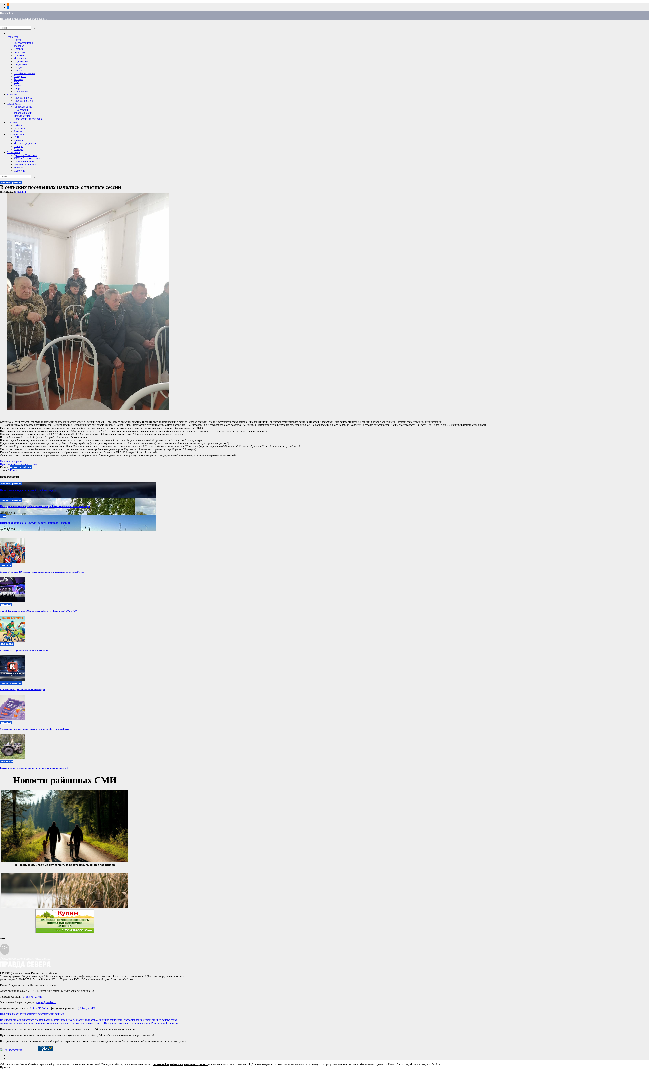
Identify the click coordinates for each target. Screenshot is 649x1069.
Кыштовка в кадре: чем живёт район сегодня (28, 490)
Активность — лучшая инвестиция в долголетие (24, 650)
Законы (18, 131)
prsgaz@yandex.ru (46, 1002)
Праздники (20, 76)
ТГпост (12, 470)
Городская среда (23, 106)
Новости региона (23, 100)
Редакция (20, 191)
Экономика (13, 152)
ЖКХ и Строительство (27, 158)
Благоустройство (23, 42)
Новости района (23, 97)
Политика (12, 121)
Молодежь (20, 58)
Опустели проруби (11, 461)
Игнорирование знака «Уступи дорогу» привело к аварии (35, 522)
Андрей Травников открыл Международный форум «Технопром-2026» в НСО (38, 611)
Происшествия (15, 134)
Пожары (18, 146)
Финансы (19, 167)
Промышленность (24, 161)
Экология (19, 170)
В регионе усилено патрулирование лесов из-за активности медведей (34, 768)
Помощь (18, 70)
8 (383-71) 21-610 (32, 996)
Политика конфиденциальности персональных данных (32, 1013)
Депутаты (19, 128)
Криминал (20, 140)
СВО (16, 82)
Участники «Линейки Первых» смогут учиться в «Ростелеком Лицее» (34, 729)
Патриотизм (21, 64)
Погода (18, 67)
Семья (17, 85)
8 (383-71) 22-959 (39, 1008)
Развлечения (21, 91)
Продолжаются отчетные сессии (18, 464)
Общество (12, 36)
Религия (18, 79)
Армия (17, 39)
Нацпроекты (14, 103)
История (18, 48)
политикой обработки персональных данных (180, 1064)
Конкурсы (19, 52)
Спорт (17, 88)
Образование (21, 61)
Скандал (18, 149)
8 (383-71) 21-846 (85, 1008)
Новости (12, 94)
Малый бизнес (22, 115)
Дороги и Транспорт (25, 155)
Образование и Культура (28, 118)
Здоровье (19, 45)
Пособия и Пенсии (24, 73)
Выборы (18, 125)
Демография (21, 109)
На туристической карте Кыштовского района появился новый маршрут (45, 506)
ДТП (16, 137)
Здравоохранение (24, 112)
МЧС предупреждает (26, 143)
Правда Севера (8, 12)
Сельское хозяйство (25, 164)
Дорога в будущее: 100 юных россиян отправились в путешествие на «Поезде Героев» (42, 571)
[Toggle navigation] (1, 25)
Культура (19, 55)
